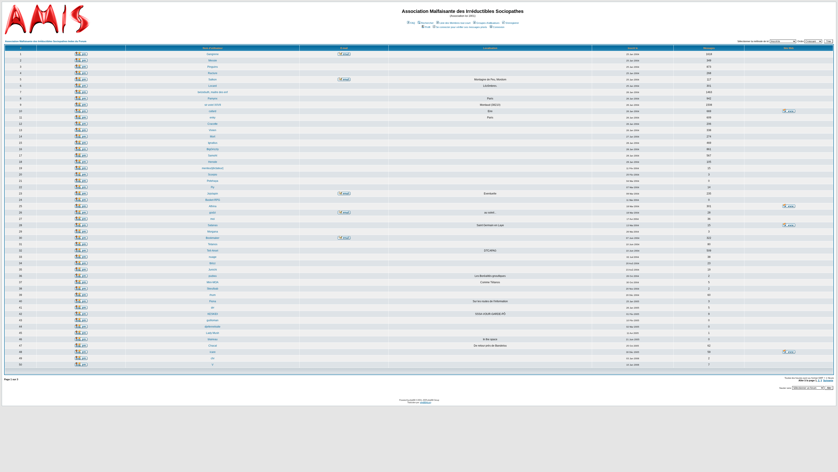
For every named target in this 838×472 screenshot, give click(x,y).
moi (212, 218)
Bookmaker (212, 237)
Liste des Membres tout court (455, 23)
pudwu (213, 276)
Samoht (212, 155)
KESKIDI (213, 314)
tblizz (213, 263)
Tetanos (212, 244)
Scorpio (212, 174)
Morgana (212, 231)
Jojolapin (212, 193)
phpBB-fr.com (425, 402)
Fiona (212, 301)
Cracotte (213, 123)
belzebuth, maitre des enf (213, 92)
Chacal (212, 345)
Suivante (828, 380)
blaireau (213, 339)
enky (212, 117)
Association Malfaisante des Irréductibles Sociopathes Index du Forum (45, 41)
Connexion (498, 27)
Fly (212, 187)
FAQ (412, 23)
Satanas (213, 225)
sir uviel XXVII (212, 104)
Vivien (212, 130)
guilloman (212, 320)
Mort (212, 136)
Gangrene (213, 54)
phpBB (412, 400)
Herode (212, 161)
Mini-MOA (212, 282)
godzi (212, 212)
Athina (212, 206)
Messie (212, 60)
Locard (212, 85)
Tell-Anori (212, 250)
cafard (212, 111)
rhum (213, 295)
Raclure (212, 73)
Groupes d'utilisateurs (488, 23)
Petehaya (212, 180)
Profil (427, 27)
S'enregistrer (512, 23)
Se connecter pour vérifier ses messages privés (461, 27)
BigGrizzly (213, 149)
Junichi (212, 269)
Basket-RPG (212, 199)
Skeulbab (212, 288)
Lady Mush (212, 333)
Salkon (212, 79)
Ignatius (212, 142)
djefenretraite (212, 326)
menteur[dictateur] (212, 168)
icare (213, 352)
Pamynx (212, 98)
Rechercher (427, 23)
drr (212, 307)
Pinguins (212, 66)
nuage (212, 257)
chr (213, 358)
